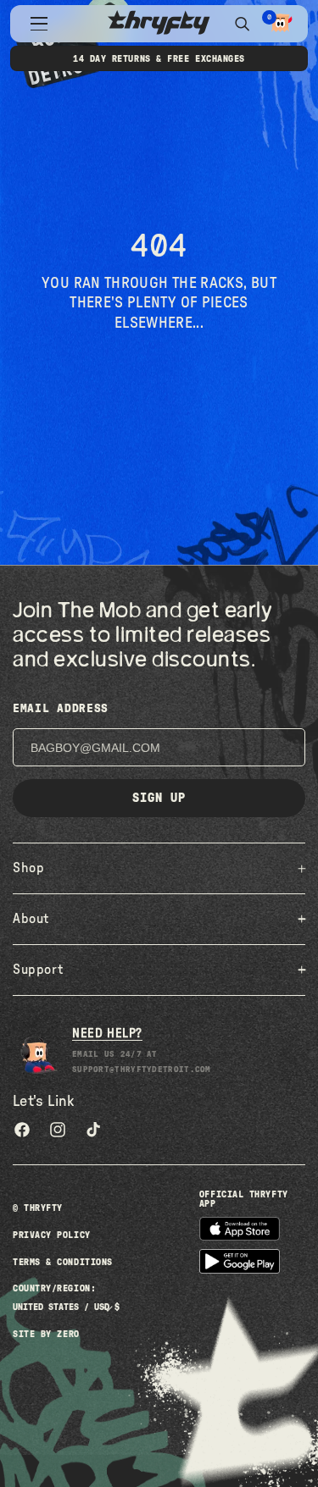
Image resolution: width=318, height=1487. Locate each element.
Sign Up (159, 798)
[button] (280, 23)
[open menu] (39, 23)
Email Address (61, 709)
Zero (68, 1334)
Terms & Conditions (63, 1262)
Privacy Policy (52, 1235)
